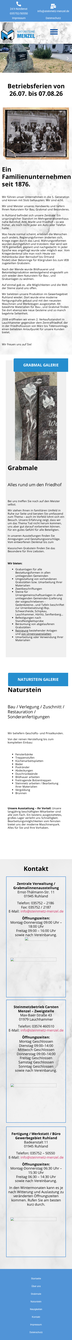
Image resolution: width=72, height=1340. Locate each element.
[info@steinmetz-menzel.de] (53, 6)
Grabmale (36, 1294)
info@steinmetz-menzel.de (53, 11)
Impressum (19, 18)
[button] (54, 32)
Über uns (36, 1286)
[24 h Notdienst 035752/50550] (18, 4)
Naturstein (36, 1301)
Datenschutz (53, 18)
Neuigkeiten (36, 1309)
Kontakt (36, 1317)
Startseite (36, 1278)
